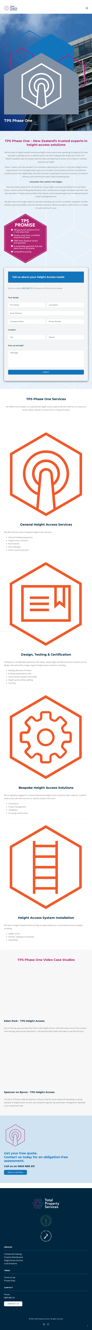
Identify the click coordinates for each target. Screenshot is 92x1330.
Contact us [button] (13, 1304)
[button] (87, 8)
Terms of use (9, 1277)
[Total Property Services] (10, 8)
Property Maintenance (13, 1257)
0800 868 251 (27, 288)
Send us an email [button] (15, 1172)
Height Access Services (13, 1260)
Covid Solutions (10, 1263)
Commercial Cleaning (13, 1254)
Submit (46, 372)
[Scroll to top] (88, 1325)
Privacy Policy (9, 1280)
